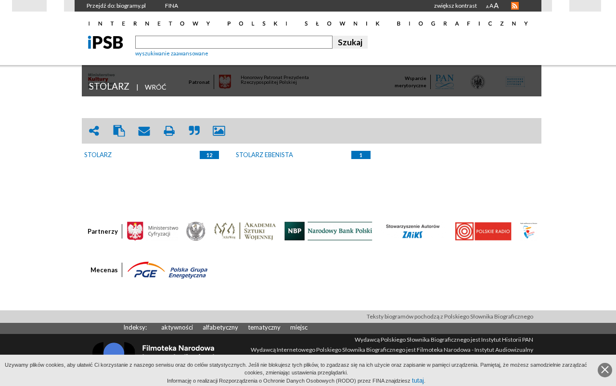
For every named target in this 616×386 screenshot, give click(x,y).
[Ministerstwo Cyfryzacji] (152, 230)
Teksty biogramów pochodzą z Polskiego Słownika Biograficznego (450, 316)
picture (219, 131)
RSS (515, 6)
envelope (144, 131)
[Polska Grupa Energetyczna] (167, 269)
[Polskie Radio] (483, 230)
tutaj (418, 380)
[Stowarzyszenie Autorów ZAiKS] (413, 230)
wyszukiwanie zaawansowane (171, 53)
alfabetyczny (220, 327)
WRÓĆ (156, 87)
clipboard (119, 131)
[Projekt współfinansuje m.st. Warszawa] (529, 230)
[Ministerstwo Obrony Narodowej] (195, 230)
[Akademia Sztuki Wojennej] (245, 230)
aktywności (177, 327)
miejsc (299, 327)
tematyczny (264, 327)
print (169, 131)
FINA (171, 5)
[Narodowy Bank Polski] (328, 230)
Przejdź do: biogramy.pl (116, 5)
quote (194, 131)
